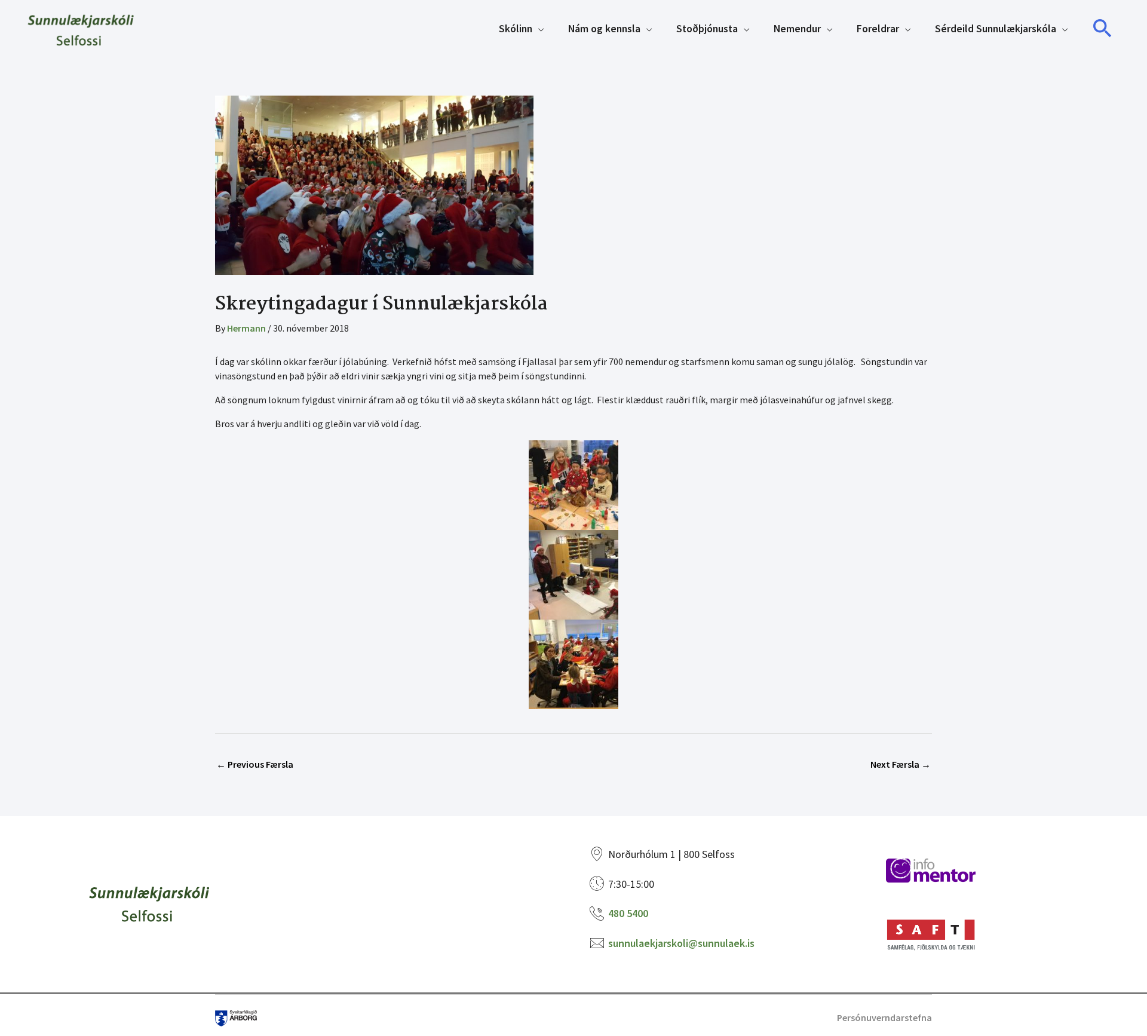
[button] (1102, 28)
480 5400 (628, 913)
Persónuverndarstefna (884, 1017)
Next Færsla (900, 764)
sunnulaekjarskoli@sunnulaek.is (681, 943)
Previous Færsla (254, 764)
